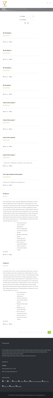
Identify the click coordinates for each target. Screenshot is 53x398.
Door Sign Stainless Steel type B (12, 174)
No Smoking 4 (7, 50)
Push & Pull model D (9, 102)
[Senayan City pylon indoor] (12, 386)
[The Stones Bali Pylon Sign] (15, 381)
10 (41, 332)
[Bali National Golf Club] (45, 381)
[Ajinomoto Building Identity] (4, 382)
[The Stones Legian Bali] (21, 381)
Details (11, 41)
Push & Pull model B (9, 137)
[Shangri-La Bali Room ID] (35, 381)
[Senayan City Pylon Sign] (19, 386)
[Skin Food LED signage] (26, 381)
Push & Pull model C (9, 120)
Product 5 (6, 263)
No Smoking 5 (7, 33)
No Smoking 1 (7, 85)
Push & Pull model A (9, 155)
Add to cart (6, 41)
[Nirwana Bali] (9, 382)
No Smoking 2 (7, 67)
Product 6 (6, 193)
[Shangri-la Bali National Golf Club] (5, 386)
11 (45, 332)
